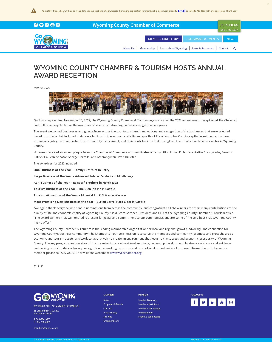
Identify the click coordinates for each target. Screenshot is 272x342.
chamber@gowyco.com (46, 327)
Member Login (145, 312)
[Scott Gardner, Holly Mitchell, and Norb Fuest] (111, 103)
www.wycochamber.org (126, 253)
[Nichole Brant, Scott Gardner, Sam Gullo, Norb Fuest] (90, 103)
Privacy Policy (110, 312)
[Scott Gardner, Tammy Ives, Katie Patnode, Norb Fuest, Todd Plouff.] (186, 103)
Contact (223, 48)
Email (181, 10)
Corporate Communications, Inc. (209, 339)
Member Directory (147, 300)
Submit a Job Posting (149, 316)
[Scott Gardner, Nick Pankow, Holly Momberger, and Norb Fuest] (210, 103)
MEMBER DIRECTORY (163, 39)
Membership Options (148, 304)
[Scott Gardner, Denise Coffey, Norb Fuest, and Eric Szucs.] (162, 103)
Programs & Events (202, 39)
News (106, 300)
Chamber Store (111, 320)
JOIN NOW (229, 25)
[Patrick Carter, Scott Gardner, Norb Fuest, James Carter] (137, 103)
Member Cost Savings (149, 308)
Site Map (107, 316)
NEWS (231, 39)
